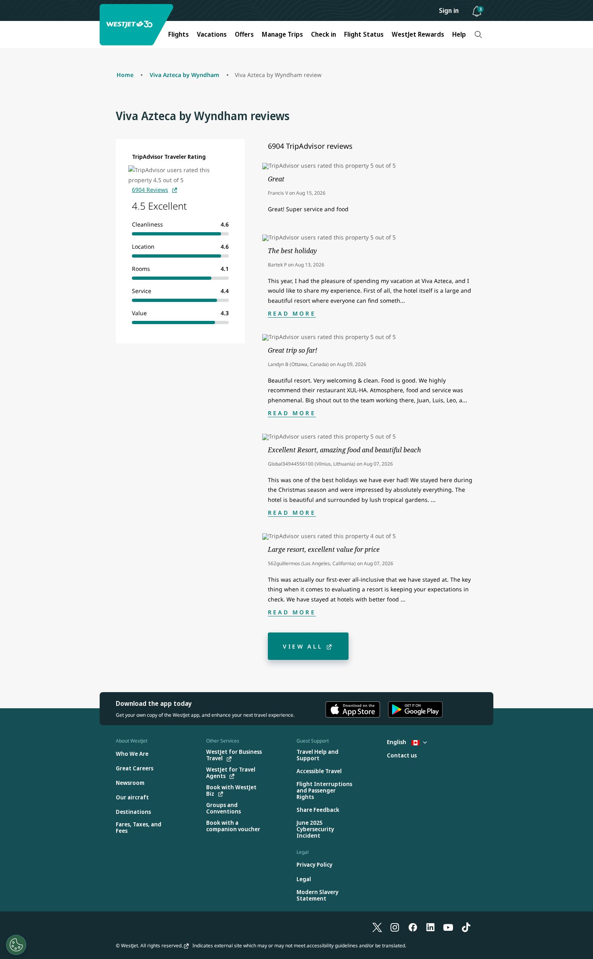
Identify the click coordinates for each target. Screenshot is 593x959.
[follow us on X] (377, 926)
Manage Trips (282, 34)
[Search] (478, 34)
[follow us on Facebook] (413, 926)
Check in (323, 34)
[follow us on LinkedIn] (430, 926)
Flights (178, 34)
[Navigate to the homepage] (137, 25)
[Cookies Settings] (16, 945)
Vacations (212, 34)
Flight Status (364, 34)
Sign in (449, 10)
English (397, 742)
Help (459, 34)
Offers (244, 34)
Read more (292, 313)
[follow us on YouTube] (448, 926)
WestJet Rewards (418, 34)
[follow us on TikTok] (466, 926)
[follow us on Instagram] (395, 926)
